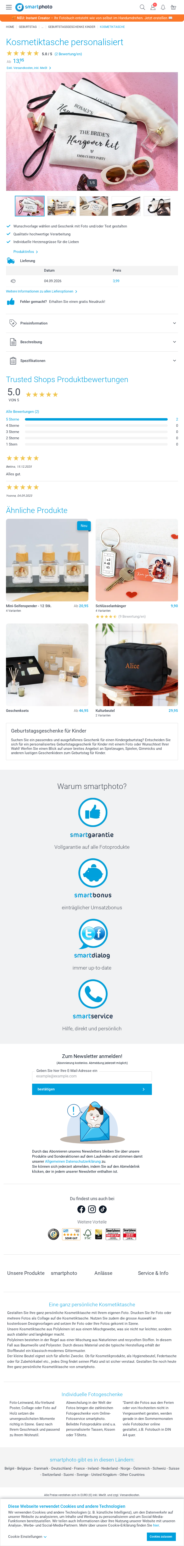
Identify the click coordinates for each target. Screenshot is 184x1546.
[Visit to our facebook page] (81, 1209)
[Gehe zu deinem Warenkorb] (173, 7)
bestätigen (46, 1089)
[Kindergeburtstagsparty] (42, 27)
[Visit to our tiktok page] (103, 1209)
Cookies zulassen (161, 1536)
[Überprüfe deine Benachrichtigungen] (163, 7)
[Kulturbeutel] (137, 664)
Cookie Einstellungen (25, 1536)
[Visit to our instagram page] (92, 1209)
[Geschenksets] (47, 664)
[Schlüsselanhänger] (137, 560)
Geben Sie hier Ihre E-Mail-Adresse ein (66, 1071)
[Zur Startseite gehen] (33, 7)
